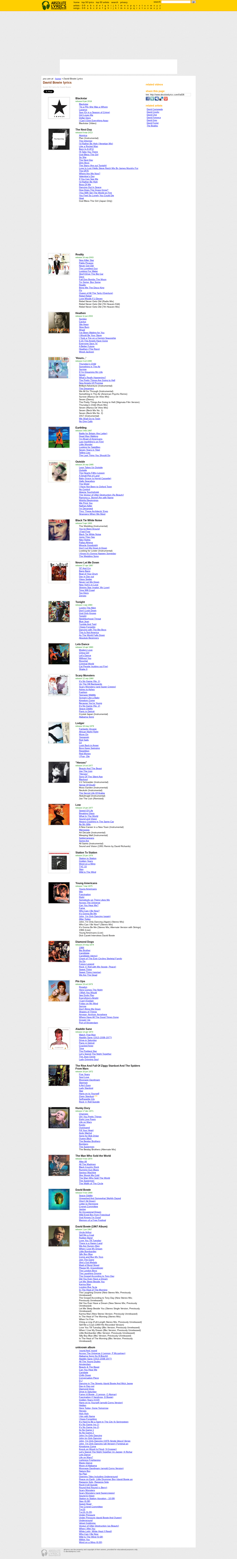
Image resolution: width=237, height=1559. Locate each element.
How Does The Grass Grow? (93, 190)
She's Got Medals (88, 1262)
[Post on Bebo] (166, 100)
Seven (82, 374)
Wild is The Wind (87, 872)
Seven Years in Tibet (89, 450)
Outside (83, 470)
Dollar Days (85, 117)
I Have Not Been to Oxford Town (95, 486)
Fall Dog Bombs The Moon (92, 279)
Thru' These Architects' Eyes (93, 511)
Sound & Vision (86, 1495)
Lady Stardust (86, 1088)
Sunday (83, 319)
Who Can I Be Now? (89, 911)
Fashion (83, 692)
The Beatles (152, 126)
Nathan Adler (85, 505)
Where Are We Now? (89, 173)
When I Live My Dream (90, 1248)
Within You (84, 1539)
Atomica (83, 135)
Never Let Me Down (89, 582)
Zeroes (82, 595)
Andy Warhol (85, 1133)
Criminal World (86, 663)
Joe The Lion (85, 771)
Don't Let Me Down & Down (93, 548)
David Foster (153, 123)
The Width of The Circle (91, 1183)
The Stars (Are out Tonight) (93, 165)
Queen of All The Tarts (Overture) (96, 293)
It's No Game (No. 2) (89, 706)
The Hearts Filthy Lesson (92, 473)
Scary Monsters (87, 1490)
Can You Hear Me (88, 1369)
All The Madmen (87, 1164)
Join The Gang (86, 1259)
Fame (82, 908)
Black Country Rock (89, 1167)
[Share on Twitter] (152, 100)
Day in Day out (86, 576)
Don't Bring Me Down (90, 1009)
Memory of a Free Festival (92, 1220)
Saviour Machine (87, 1172)
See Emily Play (86, 995)
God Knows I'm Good (90, 1217)
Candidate (84, 953)
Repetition (84, 751)
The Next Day (86, 160)
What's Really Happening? (92, 377)
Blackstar (83, 104)
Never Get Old (86, 265)
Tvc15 (82, 1509)
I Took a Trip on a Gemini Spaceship (97, 338)
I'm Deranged (86, 508)
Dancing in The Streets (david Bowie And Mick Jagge (106, 1383)
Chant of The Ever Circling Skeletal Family (100, 958)
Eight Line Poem (87, 1119)
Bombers (83, 1144)
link (148, 94)
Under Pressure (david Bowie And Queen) (100, 1517)
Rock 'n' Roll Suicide (89, 1101)
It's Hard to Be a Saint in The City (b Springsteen (103, 1421)
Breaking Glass (86, 813)
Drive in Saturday (88, 1391)
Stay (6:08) (84, 1501)
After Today (85, 919)
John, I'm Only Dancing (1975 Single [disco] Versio (104, 1441)
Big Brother (84, 950)
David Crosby (153, 112)
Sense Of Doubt (87, 785)
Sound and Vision (88, 819)
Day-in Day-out (86, 1386)
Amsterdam (85, 1364)
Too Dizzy (84, 593)
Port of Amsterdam (88, 1022)
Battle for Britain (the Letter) (93, 433)
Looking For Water (88, 271)
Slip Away (84, 324)
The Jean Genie (87, 1056)
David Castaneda (155, 109)
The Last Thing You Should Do (94, 455)
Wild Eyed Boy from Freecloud (94, 1214)
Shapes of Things (88, 1011)
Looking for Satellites (89, 447)
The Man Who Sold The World (94, 1178)
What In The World (88, 816)
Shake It (83, 669)
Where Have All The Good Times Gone (99, 1017)
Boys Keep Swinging (89, 748)
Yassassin (84, 737)
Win (81, 891)
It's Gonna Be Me (88, 913)
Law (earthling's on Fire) (91, 441)
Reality (82, 285)
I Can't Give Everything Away (93, 120)
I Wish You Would (88, 992)
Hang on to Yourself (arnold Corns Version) (101, 1402)
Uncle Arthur (85, 1232)
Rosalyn (83, 987)
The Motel (84, 484)
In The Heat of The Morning (93, 1289)
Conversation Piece (89, 1378)
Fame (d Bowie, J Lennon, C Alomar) (98, 1394)
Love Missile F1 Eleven (91, 298)
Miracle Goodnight (88, 545)
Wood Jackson (86, 351)
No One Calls (86, 421)
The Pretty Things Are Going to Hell (97, 380)
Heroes (82, 1410)
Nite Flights (84, 539)
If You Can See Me (88, 179)
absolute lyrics (54, 5)
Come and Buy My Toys (91, 1257)
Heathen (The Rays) (89, 349)
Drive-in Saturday (88, 1040)
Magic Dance (85, 1463)
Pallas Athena (86, 542)
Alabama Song (86, 717)
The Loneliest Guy (88, 268)
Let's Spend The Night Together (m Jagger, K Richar (105, 1452)
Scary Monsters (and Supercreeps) (97, 1493)
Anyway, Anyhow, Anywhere (93, 1014)
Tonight (82, 616)
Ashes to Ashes (87, 689)
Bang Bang (84, 571)
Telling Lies (84, 452)
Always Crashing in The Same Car (96, 821)
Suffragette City (87, 1099)
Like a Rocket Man (88, 146)
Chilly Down (85, 1375)
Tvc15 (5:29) (85, 1512)
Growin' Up (84, 1020)
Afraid (82, 330)
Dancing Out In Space (90, 187)
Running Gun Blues (89, 1169)
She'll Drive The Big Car (91, 274)
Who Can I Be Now (88, 1534)
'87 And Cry (85, 568)
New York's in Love (88, 584)
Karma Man (85, 1284)
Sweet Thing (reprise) (90, 972)
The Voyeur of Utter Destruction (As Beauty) (101, 495)
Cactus (82, 321)
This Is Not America (89, 632)
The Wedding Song (89, 556)
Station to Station (87, 858)
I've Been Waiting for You (91, 332)
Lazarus (83, 109)
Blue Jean (84, 621)
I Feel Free (84, 531)
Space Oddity (86, 708)
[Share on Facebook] (148, 100)
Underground (86, 1520)
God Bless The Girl (88, 154)
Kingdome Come (87, 1446)
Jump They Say (87, 537)
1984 (81, 947)
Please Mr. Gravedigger (91, 1268)
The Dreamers (86, 388)
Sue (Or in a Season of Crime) (94, 112)
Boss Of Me (85, 184)
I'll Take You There (88, 151)
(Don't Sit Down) (87, 1201)
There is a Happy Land (90, 1243)
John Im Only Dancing (90, 1438)
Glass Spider (85, 579)
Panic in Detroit (86, 711)
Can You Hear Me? (89, 905)
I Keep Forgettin (87, 627)
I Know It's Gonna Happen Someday (97, 553)
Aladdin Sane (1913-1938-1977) (95, 1358)
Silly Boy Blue (86, 1254)
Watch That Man (87, 1034)
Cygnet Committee (88, 1206)
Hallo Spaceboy (87, 481)
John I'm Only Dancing (90, 1435)
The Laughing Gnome (90, 1273)
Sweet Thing (85, 969)
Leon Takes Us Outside (91, 467)
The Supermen (86, 1146)
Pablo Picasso (86, 263)
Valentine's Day (87, 176)
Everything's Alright (88, 998)
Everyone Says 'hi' (88, 343)
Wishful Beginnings (88, 500)
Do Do (82, 961)
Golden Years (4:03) (89, 1400)
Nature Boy (84, 1471)
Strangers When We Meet (92, 514)
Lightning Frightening (90, 1460)
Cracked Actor (86, 1045)
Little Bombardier (87, 1251)
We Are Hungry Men (89, 1246)
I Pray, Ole (84, 756)
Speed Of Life (86, 810)
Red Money (85, 753)
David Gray (152, 120)
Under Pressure (87, 1515)
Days (81, 276)
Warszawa (84, 829)
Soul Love (84, 1077)
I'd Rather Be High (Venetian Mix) (96, 143)
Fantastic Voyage (88, 729)
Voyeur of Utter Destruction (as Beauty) (99, 1526)
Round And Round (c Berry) (93, 1487)
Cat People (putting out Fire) (93, 666)
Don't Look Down (87, 610)
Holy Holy (84, 1413)
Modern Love (86, 650)
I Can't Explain (86, 1000)
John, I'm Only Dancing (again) (95, 916)
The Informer (85, 141)
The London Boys (88, 1270)
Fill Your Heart (86, 1130)
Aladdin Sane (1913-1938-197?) (95, 1037)
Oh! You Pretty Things (90, 1116)
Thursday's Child (87, 364)
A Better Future (86, 346)
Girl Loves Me (86, 115)
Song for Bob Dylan (89, 1135)
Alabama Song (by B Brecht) (93, 1356)
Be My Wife (85, 824)
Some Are (84, 840)
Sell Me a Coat (86, 1235)
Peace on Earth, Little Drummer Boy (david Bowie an (106, 1479)
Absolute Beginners (89, 638)
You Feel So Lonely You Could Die (96, 195)
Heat (81, 198)
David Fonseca (154, 117)
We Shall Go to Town (89, 418)
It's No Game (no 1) (89, 1424)
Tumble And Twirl (87, 624)
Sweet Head (85, 1504)
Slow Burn (84, 327)
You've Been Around (89, 529)
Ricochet (83, 661)
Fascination (85, 894)
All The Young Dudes (89, 1361)
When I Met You (87, 1528)
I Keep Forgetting (88, 1419)
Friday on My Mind (88, 1003)
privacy (124, 2)
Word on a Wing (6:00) (90, 1542)
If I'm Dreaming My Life (91, 372)
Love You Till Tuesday (90, 1240)
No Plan (83, 1473)
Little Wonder (86, 444)
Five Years (84, 1074)
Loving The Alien (87, 607)
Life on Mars (85, 1122)
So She (82, 157)
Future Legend (86, 964)
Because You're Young (90, 703)
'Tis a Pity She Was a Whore (93, 107)
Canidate (83, 1372)
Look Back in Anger (89, 745)
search (114, 2)
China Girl (84, 652)
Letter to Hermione (88, 1203)
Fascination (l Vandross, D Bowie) (96, 1397)
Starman (83, 1082)
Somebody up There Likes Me (94, 900)
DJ (80, 742)
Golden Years (86, 861)
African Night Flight (88, 731)
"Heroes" (83, 774)
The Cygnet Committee (91, 1506)
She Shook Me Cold (89, 1175)
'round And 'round (88, 1350)
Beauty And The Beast (90, 768)
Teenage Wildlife (87, 695)
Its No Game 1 (86, 1430)
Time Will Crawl (87, 590)
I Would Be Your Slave (90, 335)
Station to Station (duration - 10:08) (97, 1498)
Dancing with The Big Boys (92, 629)
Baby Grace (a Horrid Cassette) (95, 478)
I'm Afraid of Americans (90, 439)
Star (81, 1090)
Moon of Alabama (88, 1465)
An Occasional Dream (90, 1212)
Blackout (83, 779)
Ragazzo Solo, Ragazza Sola (94, 1482)
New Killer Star (86, 260)
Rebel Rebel (85, 296)
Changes (83, 1114)
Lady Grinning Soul (89, 1059)
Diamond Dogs (86, 1389)
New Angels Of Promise (91, 383)
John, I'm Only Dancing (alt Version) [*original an (103, 1443)
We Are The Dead (88, 975)
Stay (81, 869)
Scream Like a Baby (89, 697)
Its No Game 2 (86, 1432)
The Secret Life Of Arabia (92, 793)
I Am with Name (87, 1416)
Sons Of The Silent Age (91, 776)
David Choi (152, 115)
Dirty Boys (84, 162)
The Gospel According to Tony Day (96, 1276)
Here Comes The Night (91, 989)
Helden (82, 1405)
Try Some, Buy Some (90, 282)
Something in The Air (89, 366)
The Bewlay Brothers (89, 1141)
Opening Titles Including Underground (98, 1476)
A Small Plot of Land (89, 475)
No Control (84, 489)
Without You (85, 658)
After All (83, 1161)
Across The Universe (89, 902)
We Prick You (86, 503)
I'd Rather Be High (88, 181)
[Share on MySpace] (157, 100)
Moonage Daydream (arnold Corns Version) (101, 1468)
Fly (80, 290)
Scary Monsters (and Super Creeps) (97, 686)
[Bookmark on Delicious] (161, 100)
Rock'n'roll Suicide (88, 1484)
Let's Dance (85, 655)
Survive (83, 369)
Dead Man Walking (88, 436)
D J (80, 1380)
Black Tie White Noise (90, 534)
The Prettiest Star (88, 1051)
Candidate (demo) (88, 955)
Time (81, 1048)
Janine (82, 1209)
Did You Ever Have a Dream (93, 1279)
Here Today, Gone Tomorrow (93, 1408)
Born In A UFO (86, 149)
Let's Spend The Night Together (95, 1054)
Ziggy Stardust (86, 1096)
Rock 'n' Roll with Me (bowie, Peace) (97, 966)
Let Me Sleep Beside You (92, 1281)
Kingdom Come (87, 700)
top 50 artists (102, 2)
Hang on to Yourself (89, 1093)
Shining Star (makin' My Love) (94, 587)
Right (81, 897)
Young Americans (88, 889)
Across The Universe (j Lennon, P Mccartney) (102, 1353)
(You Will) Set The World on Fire (95, 192)
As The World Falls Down (92, 635)
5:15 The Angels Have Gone (93, 340)
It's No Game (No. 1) (89, 681)
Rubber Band (86, 1237)
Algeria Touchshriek (89, 492)
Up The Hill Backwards (90, 684)
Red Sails (84, 740)
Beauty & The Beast (89, 1367)
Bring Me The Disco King (91, 287)
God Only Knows (87, 613)
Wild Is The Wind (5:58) (91, 1536)
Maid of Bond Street (89, 1265)
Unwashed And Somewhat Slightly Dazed (100, 1198)
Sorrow (82, 1006)
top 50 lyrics (88, 2)
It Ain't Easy (85, 1085)
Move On (83, 734)
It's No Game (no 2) (89, 1427)
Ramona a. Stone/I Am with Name (96, 497)
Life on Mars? (86, 1457)
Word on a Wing (87, 863)
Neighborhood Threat (90, 618)
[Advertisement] (118, 35)
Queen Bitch (85, 1138)
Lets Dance (85, 1454)
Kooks (82, 1124)
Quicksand (84, 1127)
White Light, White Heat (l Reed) (95, 1531)
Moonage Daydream (89, 1080)
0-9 (83, 5)
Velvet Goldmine (87, 1523)
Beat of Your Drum (88, 573)
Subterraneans (86, 838)
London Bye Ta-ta (88, 1287)
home (76, 2)
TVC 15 (83, 866)
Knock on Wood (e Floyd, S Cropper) (98, 1449)
